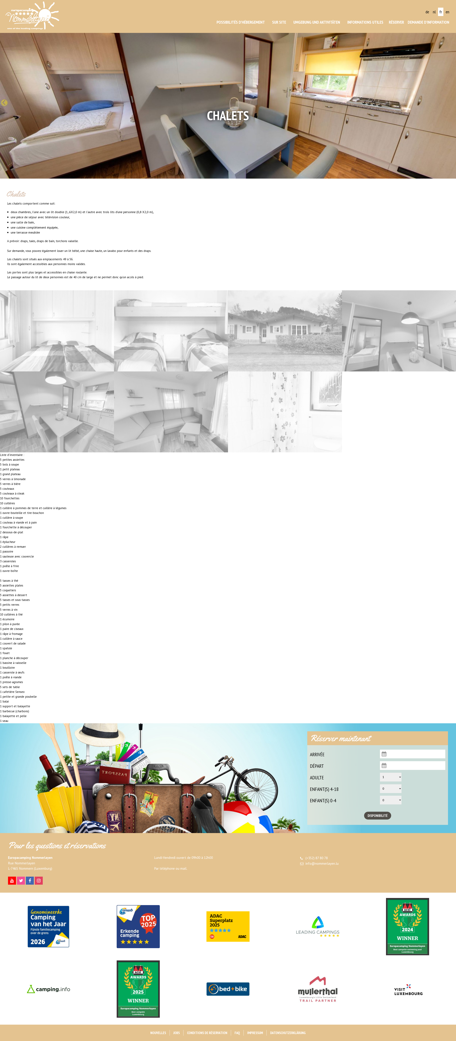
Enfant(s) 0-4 (323, 800)
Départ (317, 766)
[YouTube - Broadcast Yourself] (12, 881)
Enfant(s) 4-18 (324, 789)
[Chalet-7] (285, 330)
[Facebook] (30, 881)
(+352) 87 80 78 (316, 858)
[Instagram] (39, 881)
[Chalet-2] (57, 330)
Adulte (317, 777)
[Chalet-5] (171, 330)
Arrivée (317, 754)
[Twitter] (21, 881)
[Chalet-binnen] (171, 411)
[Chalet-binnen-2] (399, 330)
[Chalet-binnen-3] (57, 411)
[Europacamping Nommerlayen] (32, 15)
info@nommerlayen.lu (322, 863)
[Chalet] (285, 411)
